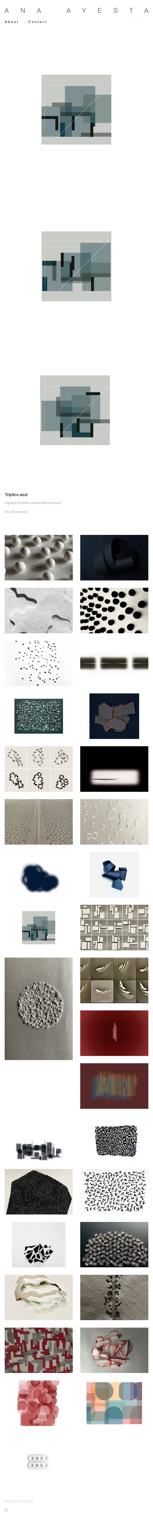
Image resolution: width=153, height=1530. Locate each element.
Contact (37, 22)
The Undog (130, 22)
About (12, 22)
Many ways (143, 22)
